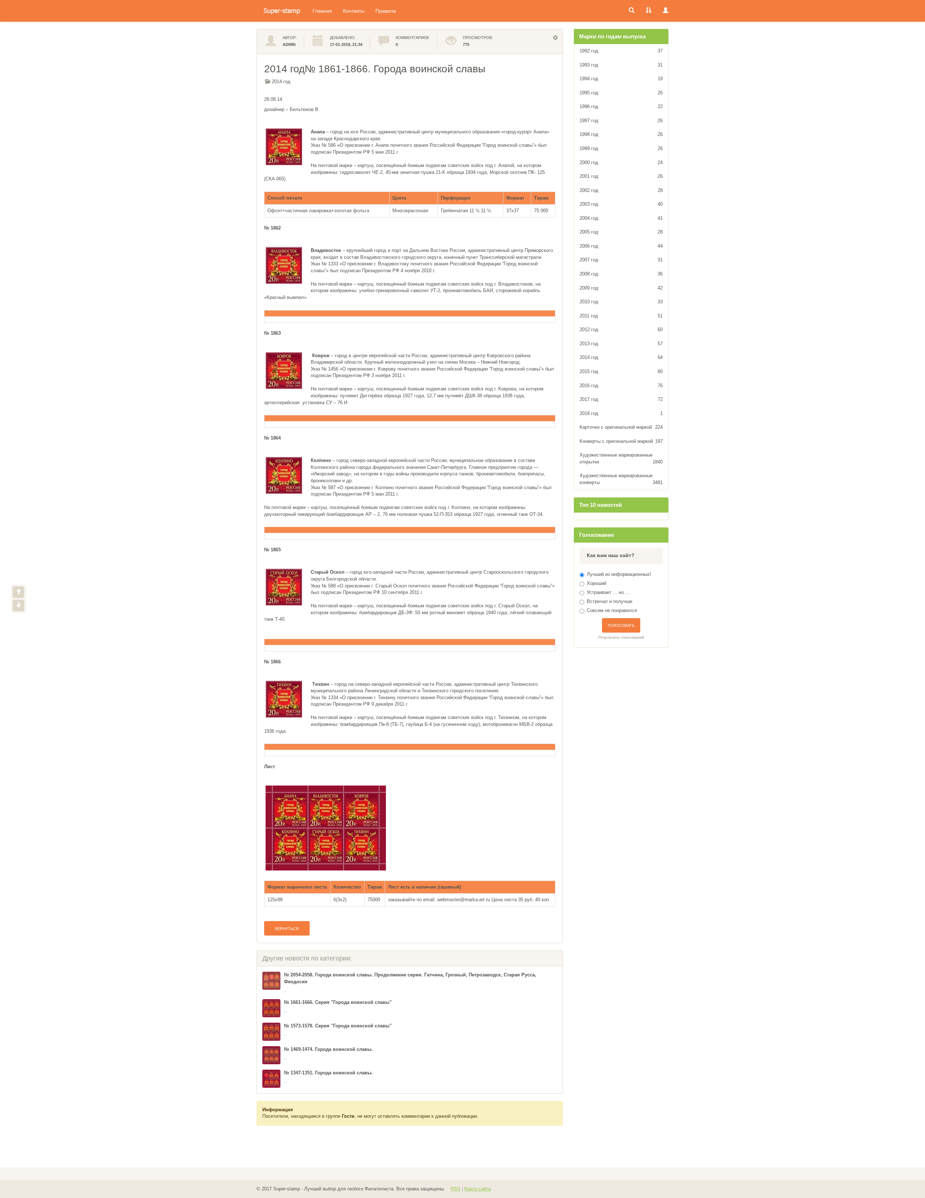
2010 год (621, 301)
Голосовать (621, 625)
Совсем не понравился (612, 610)
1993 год (621, 65)
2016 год (621, 385)
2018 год (621, 413)
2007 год (621, 259)
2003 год (621, 204)
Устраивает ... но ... (608, 592)
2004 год (621, 218)
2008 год (621, 274)
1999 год (621, 148)
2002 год (621, 190)
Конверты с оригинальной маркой (621, 441)
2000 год (621, 162)
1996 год (621, 106)
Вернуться (287, 929)
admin (289, 44)
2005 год (621, 232)
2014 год (281, 81)
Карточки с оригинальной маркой (621, 427)
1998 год (621, 134)
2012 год (621, 329)
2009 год (621, 288)
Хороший (596, 583)
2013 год (621, 343)
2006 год (621, 246)
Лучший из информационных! (619, 574)
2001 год (621, 176)
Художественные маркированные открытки (621, 458)
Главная (322, 11)
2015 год (621, 371)
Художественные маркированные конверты (621, 479)
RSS (455, 1188)
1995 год (621, 92)
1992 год (621, 51)
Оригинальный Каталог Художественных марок (282, 11)
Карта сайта (477, 1188)
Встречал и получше (609, 601)
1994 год (621, 78)
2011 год (621, 315)
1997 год (621, 120)
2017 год (621, 399)
